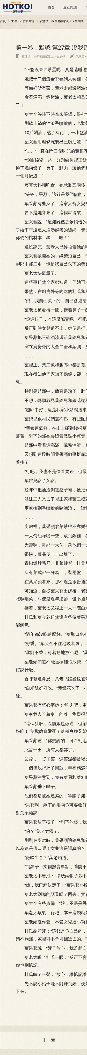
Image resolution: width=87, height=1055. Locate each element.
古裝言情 (28, 21)
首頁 (51, 7)
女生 (14, 21)
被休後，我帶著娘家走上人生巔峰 (61, 21)
